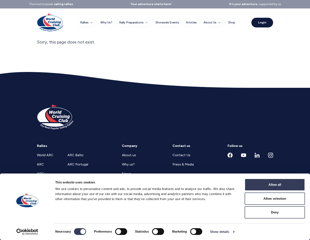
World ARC (45, 155)
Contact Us (181, 155)
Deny (275, 212)
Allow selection (274, 198)
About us (129, 155)
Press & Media (183, 164)
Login (262, 22)
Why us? (128, 164)
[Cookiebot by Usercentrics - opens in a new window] (27, 232)
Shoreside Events (167, 22)
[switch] (121, 231)
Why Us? (106, 22)
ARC (40, 164)
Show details (219, 231)
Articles (191, 22)
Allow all (274, 184)
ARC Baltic (75, 155)
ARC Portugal (77, 164)
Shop (231, 22)
